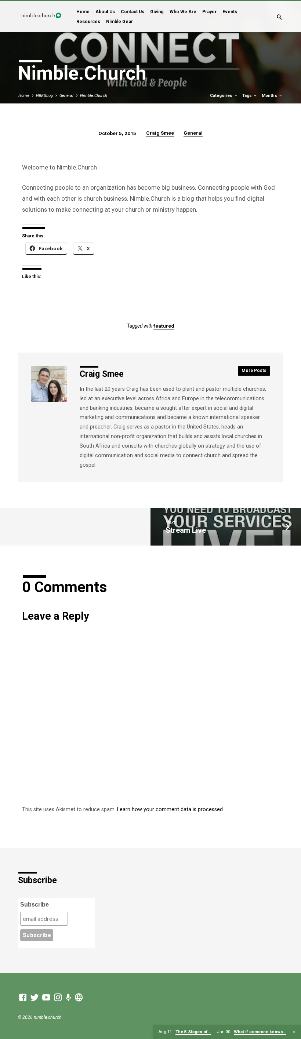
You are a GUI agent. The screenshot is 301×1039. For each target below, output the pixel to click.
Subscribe (34, 904)
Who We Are (183, 11)
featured (163, 326)
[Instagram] (58, 997)
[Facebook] (23, 997)
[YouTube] (46, 997)
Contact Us (132, 11)
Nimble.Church (93, 95)
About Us (105, 11)
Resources (88, 21)
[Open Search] (279, 17)
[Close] (294, 1032)
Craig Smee (160, 133)
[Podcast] (68, 997)
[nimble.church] (79, 997)
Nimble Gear (119, 21)
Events (229, 11)
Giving (157, 11)
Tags (247, 95)
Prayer (209, 11)
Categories (221, 95)
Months (270, 95)
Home (83, 11)
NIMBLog (44, 95)
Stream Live (186, 530)
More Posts (254, 370)
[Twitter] (34, 997)
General (66, 95)
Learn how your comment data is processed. (170, 809)
